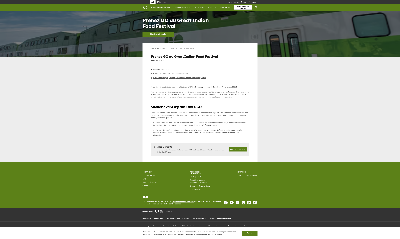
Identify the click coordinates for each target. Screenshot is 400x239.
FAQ (144, 179)
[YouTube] (231, 202)
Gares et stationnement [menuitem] (204, 7)
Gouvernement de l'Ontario (183, 202)
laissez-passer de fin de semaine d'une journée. (223, 130)
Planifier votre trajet (158, 34)
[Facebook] (225, 202)
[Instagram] (243, 202)
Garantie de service (150, 182)
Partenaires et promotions (158, 48)
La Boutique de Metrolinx (247, 176)
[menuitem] (146, 2)
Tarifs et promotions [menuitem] (182, 7)
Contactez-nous (199, 218)
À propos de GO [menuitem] (224, 7)
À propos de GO (148, 176)
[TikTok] (255, 202)
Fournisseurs (195, 189)
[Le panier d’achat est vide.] (256, 7)
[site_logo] (145, 7)
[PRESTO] (169, 211)
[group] (160, 7)
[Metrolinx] (147, 211)
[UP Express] (159, 211)
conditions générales (185, 234)
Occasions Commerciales (200, 186)
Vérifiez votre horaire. (210, 125)
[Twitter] (237, 202)
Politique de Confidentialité (178, 218)
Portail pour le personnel (220, 218)
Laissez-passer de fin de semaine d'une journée (187, 78)
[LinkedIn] (249, 202)
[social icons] (145, 197)
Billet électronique (160, 78)
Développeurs (195, 177)
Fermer (250, 233)
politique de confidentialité (211, 234)
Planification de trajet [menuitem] (161, 7)
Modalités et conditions (152, 218)
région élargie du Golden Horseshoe (167, 204)
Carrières (146, 186)
